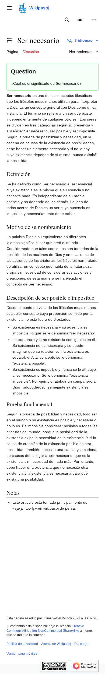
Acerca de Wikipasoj (56, 644)
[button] (9, 8)
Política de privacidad (22, 644)
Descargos (82, 644)
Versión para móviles (21, 653)
